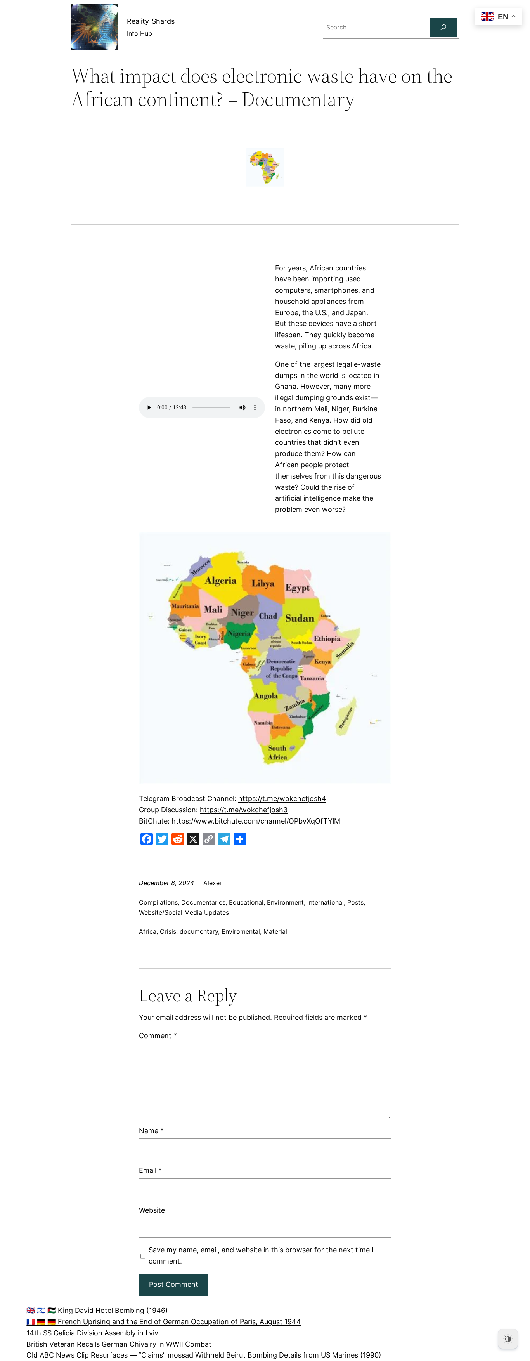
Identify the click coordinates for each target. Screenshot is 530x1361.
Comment (158, 1036)
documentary (199, 931)
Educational (246, 902)
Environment (285, 902)
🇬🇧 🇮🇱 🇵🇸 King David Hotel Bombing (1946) (97, 1310)
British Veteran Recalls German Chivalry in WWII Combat (118, 1344)
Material (275, 931)
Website (152, 1210)
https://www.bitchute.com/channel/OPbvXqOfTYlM (255, 821)
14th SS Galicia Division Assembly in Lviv (92, 1333)
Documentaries (203, 902)
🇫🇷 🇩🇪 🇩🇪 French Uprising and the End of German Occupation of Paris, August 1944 (163, 1322)
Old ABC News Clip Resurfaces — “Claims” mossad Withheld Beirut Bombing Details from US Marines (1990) (203, 1355)
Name (151, 1131)
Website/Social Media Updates (184, 912)
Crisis (168, 931)
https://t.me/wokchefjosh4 (282, 798)
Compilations (158, 902)
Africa (147, 931)
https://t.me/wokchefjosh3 (244, 810)
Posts (355, 902)
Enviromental (241, 931)
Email (150, 1170)
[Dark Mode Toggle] (507, 1338)
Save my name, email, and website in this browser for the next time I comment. (261, 1255)
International (325, 902)
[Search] (443, 27)
